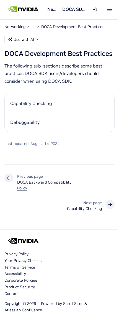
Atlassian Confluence (23, 309)
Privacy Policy (16, 253)
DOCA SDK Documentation (74, 9)
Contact (11, 293)
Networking (52, 9)
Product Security (19, 286)
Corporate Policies (20, 280)
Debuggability (25, 122)
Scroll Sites (73, 303)
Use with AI (24, 39)
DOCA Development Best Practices (72, 26)
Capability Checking (31, 103)
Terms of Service (19, 267)
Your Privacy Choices (23, 260)
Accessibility (15, 273)
